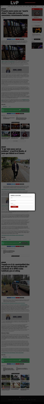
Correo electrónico (13, 200)
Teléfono (12, 203)
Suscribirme (14, 206)
